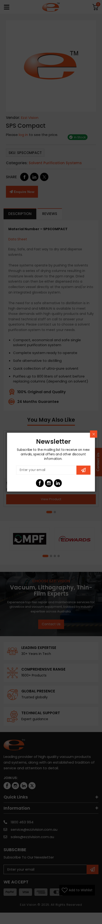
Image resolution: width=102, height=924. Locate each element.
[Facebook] (40, 483)
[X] (67, 483)
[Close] (93, 434)
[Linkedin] (58, 483)
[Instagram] (49, 483)
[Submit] (83, 470)
